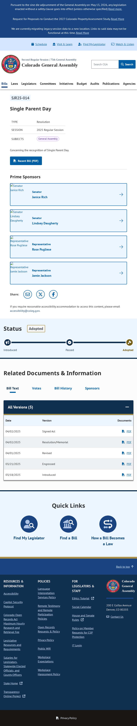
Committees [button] (48, 84)
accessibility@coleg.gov (25, 311)
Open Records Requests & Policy (49, 629)
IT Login (77, 645)
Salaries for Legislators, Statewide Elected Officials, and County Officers (15, 666)
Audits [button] (94, 84)
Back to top (123, 566)
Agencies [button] (129, 84)
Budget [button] (82, 84)
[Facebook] (53, 294)
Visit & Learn (64, 44)
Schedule (41, 44)
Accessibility (11, 593)
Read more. (115, 9)
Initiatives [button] (66, 84)
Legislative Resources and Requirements (12, 645)
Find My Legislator (94, 44)
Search (128, 64)
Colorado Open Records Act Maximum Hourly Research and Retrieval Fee (14, 623)
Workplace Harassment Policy (49, 672)
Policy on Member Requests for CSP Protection (83, 632)
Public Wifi (44, 648)
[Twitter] (40, 294)
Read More (117, 19)
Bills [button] (4, 84)
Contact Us (117, 616)
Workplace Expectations (46, 659)
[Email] (27, 294)
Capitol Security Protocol (13, 604)
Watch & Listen (125, 44)
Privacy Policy (46, 640)
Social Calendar (81, 607)
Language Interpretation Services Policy (47, 593)
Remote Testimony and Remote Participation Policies (49, 612)
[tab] (13, 389)
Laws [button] (14, 84)
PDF (129, 431)
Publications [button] (111, 84)
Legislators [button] (28, 84)
